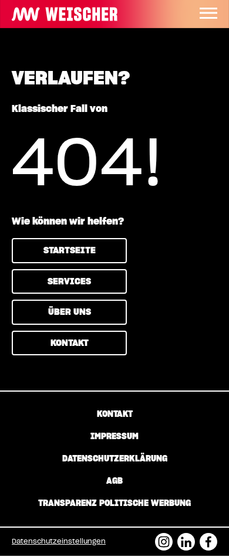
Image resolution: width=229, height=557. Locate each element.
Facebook (208, 538)
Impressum (114, 437)
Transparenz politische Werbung (114, 504)
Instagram (164, 538)
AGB (114, 481)
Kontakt (69, 343)
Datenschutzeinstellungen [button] (59, 541)
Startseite (69, 250)
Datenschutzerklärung (114, 459)
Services (69, 281)
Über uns (69, 312)
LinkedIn (186, 538)
